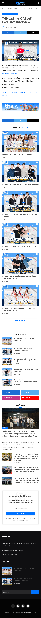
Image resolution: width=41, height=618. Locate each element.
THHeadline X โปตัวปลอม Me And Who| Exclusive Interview (20, 215)
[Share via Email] (33, 32)
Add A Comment (20, 321)
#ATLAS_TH (16, 93)
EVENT (5, 428)
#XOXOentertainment (29, 93)
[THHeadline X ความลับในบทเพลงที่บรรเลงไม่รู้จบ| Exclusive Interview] (20, 263)
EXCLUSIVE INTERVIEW (10, 14)
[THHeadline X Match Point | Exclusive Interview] (20, 171)
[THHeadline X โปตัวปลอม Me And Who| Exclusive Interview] (20, 201)
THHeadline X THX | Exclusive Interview (17, 154)
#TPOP (4, 95)
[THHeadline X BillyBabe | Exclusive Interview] (20, 233)
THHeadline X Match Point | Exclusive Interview (20, 184)
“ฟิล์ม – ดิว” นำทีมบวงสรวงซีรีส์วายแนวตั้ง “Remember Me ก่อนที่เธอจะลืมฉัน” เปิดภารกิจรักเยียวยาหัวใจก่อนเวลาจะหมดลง (26, 480)
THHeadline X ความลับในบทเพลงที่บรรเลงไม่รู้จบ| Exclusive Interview (19, 277)
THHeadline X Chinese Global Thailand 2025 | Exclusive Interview (19, 309)
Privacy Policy (18, 520)
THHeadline (27, 612)
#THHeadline (7, 93)
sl (8, 27)
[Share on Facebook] (8, 32)
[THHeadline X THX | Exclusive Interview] (20, 141)
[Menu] (3, 3)
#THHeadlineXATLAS (9, 73)
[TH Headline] (20, 3)
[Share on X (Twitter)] (20, 32)
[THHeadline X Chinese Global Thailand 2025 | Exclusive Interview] (20, 295)
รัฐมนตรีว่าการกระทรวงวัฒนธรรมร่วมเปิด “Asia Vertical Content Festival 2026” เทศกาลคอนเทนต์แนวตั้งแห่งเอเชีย (26, 469)
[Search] (38, 3)
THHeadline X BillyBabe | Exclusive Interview (19, 246)
